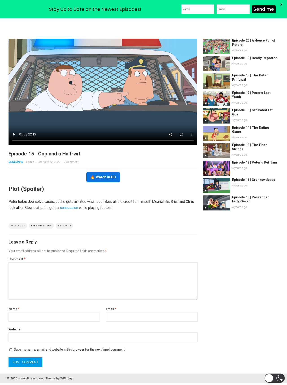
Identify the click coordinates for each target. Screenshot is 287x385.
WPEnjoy (66, 378)
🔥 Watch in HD (103, 177)
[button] (275, 378)
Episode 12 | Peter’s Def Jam (254, 162)
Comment (17, 259)
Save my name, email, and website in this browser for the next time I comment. (69, 349)
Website (14, 329)
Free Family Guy (41, 225)
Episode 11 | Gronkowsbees (253, 180)
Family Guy (18, 225)
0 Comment (71, 162)
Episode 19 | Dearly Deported (254, 58)
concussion (69, 208)
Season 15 (16, 162)
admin (30, 162)
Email (111, 309)
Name (14, 309)
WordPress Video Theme (38, 378)
